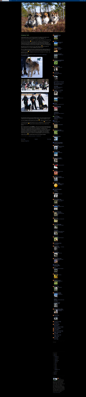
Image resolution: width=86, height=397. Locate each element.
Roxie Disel (55, 170)
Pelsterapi (55, 103)
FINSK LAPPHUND (57, 151)
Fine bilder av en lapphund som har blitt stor (61, 213)
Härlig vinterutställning (57, 265)
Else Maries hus (56, 72)
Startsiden (36, 139)
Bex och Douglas (56, 116)
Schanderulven (56, 112)
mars (55, 368)
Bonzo (55, 267)
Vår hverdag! (56, 86)
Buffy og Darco (56, 325)
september (56, 360)
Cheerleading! (60, 287)
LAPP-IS (55, 41)
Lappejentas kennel (57, 302)
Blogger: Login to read (57, 332)
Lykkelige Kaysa (56, 252)
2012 (55, 354)
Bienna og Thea (56, 286)
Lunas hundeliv (56, 145)
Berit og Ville (56, 337)
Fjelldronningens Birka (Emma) (59, 60)
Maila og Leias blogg (57, 136)
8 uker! (59, 303)
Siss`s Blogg (56, 164)
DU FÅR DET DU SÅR (61, 177)
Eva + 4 (60, 378)
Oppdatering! (59, 91)
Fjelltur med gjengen (60, 268)
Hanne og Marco (56, 329)
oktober (56, 359)
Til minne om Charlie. (61, 225)
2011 (55, 355)
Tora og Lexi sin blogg (57, 321)
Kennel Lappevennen (57, 47)
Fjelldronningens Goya (57, 211)
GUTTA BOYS (56, 230)
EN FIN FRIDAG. (60, 152)
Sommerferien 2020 (60, 54)
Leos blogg (55, 123)
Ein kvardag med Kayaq (57, 243)
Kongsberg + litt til (25, 35)
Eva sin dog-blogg (43, 4)
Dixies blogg (56, 218)
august (56, 361)
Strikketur (55, 75)
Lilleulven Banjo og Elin (57, 258)
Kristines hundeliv (57, 66)
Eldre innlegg (49, 139)
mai (55, 365)
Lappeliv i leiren (56, 336)
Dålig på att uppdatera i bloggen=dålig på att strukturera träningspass (58, 118)
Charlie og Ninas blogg (57, 224)
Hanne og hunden (56, 324)
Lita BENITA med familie (58, 176)
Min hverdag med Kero (57, 292)
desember (56, 356)
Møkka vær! (59, 107)
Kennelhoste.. (60, 274)
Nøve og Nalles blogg (57, 35)
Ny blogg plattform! (60, 124)
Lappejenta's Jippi (57, 205)
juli (55, 363)
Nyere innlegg (23, 139)
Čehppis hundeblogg (57, 328)
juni (55, 364)
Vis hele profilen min (56, 392)
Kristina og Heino (56, 97)
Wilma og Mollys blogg (57, 199)
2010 (55, 372)
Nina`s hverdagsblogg (57, 106)
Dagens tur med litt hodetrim (58, 73)
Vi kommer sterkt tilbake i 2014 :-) (58, 143)
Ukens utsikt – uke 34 (57, 121)
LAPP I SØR (56, 333)
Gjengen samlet (60, 67)
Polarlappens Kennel (57, 280)
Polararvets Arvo (56, 315)
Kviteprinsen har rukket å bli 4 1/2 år (59, 104)
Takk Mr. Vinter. (60, 253)
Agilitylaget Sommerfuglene (58, 142)
